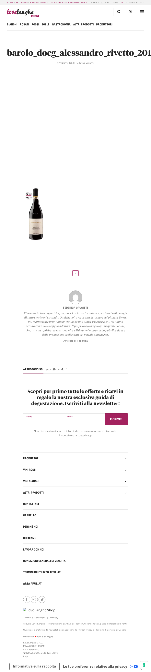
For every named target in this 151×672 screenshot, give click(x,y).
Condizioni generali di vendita (44, 561)
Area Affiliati (32, 583)
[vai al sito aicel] (39, 610)
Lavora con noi (33, 549)
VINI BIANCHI (31, 481)
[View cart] (130, 12)
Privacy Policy (84, 629)
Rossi (35, 24)
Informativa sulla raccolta (34, 666)
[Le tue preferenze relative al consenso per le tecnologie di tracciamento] (144, 665)
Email (70, 416)
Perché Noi (30, 526)
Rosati (24, 24)
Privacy (54, 617)
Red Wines (22, 2)
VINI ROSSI (29, 469)
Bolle (45, 24)
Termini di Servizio (105, 629)
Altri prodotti (83, 24)
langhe (20, 12)
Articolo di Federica (75, 340)
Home (10, 2)
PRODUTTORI (31, 458)
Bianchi (12, 24)
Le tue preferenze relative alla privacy (95, 666)
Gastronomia (61, 24)
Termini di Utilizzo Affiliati (42, 572)
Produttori (104, 24)
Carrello (29, 515)
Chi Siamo (29, 538)
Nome (29, 416)
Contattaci (31, 504)
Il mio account (135, 2)
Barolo (34, 2)
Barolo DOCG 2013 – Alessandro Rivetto (65, 2)
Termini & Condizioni (34, 617)
